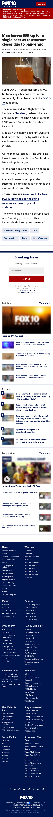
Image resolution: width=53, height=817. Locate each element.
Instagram (6, 747)
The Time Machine (32, 653)
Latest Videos (9, 453)
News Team (29, 692)
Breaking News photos (34, 725)
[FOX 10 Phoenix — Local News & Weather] (9, 4)
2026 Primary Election (33, 604)
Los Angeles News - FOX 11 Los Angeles (10, 675)
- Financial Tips (8, 616)
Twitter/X (5, 752)
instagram (19, 789)
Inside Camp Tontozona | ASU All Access (22, 486)
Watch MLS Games (32, 776)
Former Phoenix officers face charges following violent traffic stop (16, 516)
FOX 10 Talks (30, 638)
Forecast (28, 550)
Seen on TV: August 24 (13, 336)
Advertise (28, 674)
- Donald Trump (31, 619)
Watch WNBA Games (33, 773)
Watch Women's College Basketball (32, 769)
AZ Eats (28, 629)
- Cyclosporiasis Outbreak (8, 566)
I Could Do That (31, 647)
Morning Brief (7, 577)
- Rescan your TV (31, 698)
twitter (15, 789)
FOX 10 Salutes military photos (34, 720)
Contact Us (29, 680)
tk (29, 789)
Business (5, 604)
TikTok (4, 744)
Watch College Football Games (34, 748)
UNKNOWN (29, 656)
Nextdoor (6, 761)
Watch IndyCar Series (33, 760)
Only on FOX (8, 625)
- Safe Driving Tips (9, 594)
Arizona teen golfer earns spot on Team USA (19, 492)
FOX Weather (30, 577)
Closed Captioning (32, 677)
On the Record (30, 650)
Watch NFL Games (32, 744)
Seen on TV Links (9, 585)
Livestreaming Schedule (7, 723)
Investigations (7, 646)
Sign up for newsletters (34, 717)
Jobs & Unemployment (11, 610)
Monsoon (28, 553)
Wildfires (28, 559)
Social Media (9, 737)
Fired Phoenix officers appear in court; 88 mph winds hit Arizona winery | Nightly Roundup (32, 366)
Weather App (30, 568)
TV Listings (29, 695)
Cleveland (20, 113)
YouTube (5, 741)
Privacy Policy (29, 290)
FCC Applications (31, 686)
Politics (29, 600)
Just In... (6, 302)
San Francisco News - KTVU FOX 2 (10, 680)
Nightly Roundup (8, 579)
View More (44, 303)
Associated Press (24, 49)
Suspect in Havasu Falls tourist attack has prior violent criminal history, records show (31, 407)
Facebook (6, 749)
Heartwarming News (38, 49)
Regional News (10, 670)
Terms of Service (28, 292)
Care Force (6, 632)
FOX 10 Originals (34, 625)
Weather (29, 547)
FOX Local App (8, 727)
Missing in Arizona (9, 652)
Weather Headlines (32, 556)
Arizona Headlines (9, 550)
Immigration (7, 571)
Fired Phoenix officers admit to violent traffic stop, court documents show (31, 376)
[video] (26, 470)
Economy (5, 607)
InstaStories (40, 238)
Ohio (34, 230)
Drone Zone (7, 643)
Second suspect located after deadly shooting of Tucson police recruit (16, 505)
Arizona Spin (7, 629)
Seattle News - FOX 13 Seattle (11, 685)
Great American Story (33, 644)
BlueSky (5, 758)
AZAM (4, 553)
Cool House (6, 640)
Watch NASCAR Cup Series (32, 756)
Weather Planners (32, 562)
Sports (4, 588)
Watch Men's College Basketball (33, 764)
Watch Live (41, 4)
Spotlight (5, 661)
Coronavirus (10, 238)
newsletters (43, 789)
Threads (5, 755)
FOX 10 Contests (31, 711)
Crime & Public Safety (10, 556)
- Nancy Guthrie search (11, 655)
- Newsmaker (30, 613)
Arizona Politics (31, 610)
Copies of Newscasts (33, 683)
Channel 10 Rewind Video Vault (9, 636)
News (25, 238)
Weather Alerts (30, 565)
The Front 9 (29, 641)
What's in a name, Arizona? (32, 663)
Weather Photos (31, 571)
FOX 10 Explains (8, 559)
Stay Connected (33, 707)
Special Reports (8, 658)
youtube (24, 789)
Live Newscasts (8, 714)
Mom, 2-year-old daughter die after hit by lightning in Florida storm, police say (32, 343)
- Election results (31, 607)
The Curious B (30, 635)
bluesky (33, 789)
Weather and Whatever (34, 659)
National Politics (31, 616)
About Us (30, 670)
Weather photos (31, 731)
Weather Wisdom (31, 574)
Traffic (4, 591)
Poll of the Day (8, 582)
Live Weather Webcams (7, 718)
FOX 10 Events (30, 714)
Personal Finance (9, 613)
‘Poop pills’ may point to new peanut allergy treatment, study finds (33, 354)
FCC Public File (30, 689)
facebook (10, 789)
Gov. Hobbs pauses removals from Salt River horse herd (19, 527)
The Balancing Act (32, 632)
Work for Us (29, 701)
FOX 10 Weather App (10, 730)
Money (5, 600)
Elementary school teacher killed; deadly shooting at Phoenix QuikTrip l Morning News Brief (33, 396)
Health (4, 562)
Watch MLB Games (32, 752)
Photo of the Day (31, 728)
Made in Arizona (8, 649)
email (38, 789)
